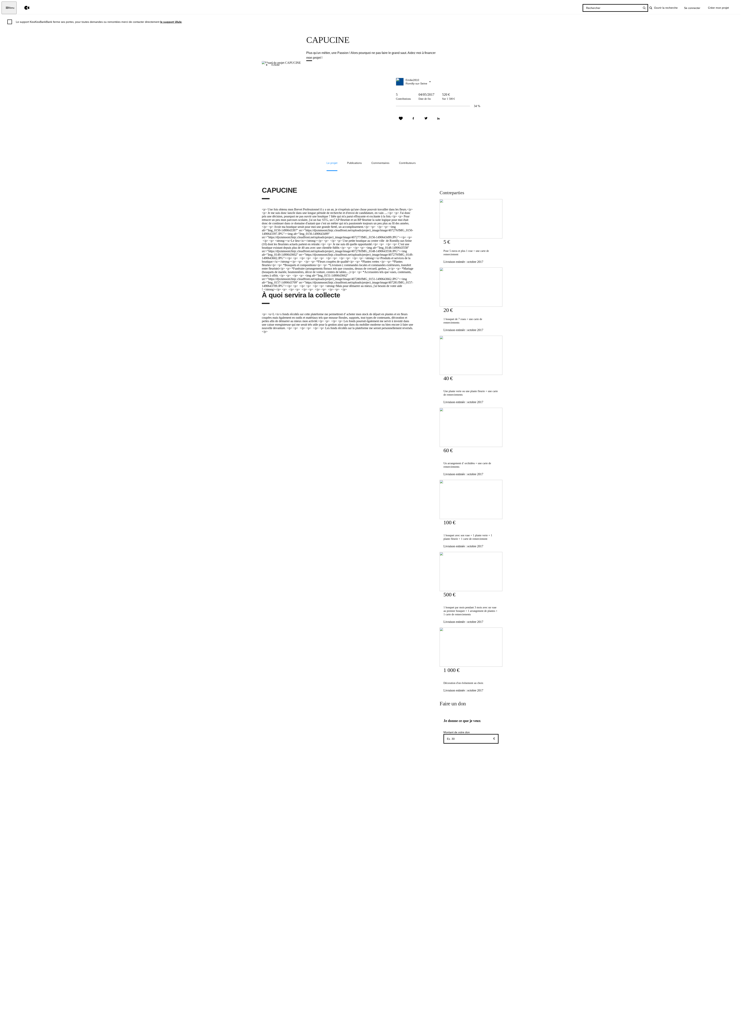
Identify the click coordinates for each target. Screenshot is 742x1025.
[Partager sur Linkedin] (438, 118)
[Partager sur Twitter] (426, 118)
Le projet (332, 162)
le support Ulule (171, 21)
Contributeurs (407, 162)
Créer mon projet (718, 7)
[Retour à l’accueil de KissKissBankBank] (24, 7)
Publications (354, 162)
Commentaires (380, 162)
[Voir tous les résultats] (644, 8)
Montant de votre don (456, 732)
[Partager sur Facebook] (413, 118)
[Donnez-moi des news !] (401, 118)
